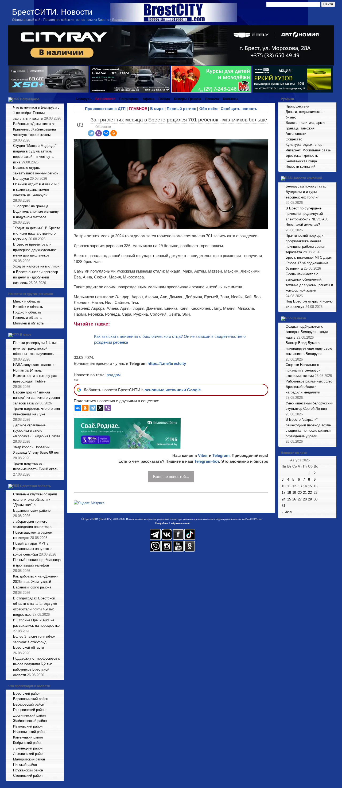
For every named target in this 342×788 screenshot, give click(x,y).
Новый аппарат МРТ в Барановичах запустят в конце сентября (32, 548)
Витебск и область (28, 307)
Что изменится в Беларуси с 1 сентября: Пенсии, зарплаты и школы (36, 112)
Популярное (30, 99)
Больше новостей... (171, 476)
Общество (103, 126)
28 (305, 499)
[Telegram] (91, 133)
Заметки (299, 318)
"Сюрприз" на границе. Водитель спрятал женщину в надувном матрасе (36, 211)
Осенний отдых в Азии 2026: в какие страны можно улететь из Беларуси (36, 189)
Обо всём (208, 108)
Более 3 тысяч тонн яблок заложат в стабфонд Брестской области (34, 641)
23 (315, 493)
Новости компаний (300, 167)
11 (289, 486)
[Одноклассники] (113, 133)
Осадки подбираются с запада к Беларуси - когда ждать (307, 331)
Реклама (212, 99)
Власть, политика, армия (306, 123)
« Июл (287, 512)
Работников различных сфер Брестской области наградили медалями (309, 386)
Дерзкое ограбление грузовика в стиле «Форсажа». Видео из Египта (36, 430)
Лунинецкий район (27, 748)
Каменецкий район (28, 737)
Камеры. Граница (187, 99)
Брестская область (35, 486)
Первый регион (181, 108)
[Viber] (98, 133)
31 (283, 506)
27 (300, 499)
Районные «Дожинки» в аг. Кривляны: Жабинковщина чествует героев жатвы (34, 129)
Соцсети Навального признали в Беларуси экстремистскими (303, 370)
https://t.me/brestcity (166, 363)
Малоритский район (29, 759)
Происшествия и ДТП (105, 108)
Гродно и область (27, 312)
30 (315, 499)
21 (305, 493)
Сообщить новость (239, 108)
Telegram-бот (206, 461)
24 (283, 499)
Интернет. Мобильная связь (308, 150)
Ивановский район (27, 726)
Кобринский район (27, 743)
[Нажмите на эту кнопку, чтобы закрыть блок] (60, 99)
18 (289, 493)
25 (289, 499)
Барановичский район (30, 699)
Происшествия (297, 106)
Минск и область (26, 301)
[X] (100, 408)
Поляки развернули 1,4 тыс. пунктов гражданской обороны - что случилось (36, 348)
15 (310, 486)
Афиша (148, 99)
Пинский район (25, 765)
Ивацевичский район (29, 732)
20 (300, 493)
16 (315, 486)
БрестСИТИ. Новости (52, 11)
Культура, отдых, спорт (305, 145)
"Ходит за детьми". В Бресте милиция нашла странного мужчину (36, 233)
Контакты (230, 99)
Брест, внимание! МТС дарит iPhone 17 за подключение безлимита (309, 262)
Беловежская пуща (301, 161)
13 (300, 486)
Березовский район (28, 704)
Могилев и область (28, 323)
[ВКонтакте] (106, 133)
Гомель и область (27, 318)
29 (310, 499)
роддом (114, 375)
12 (294, 486)
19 (294, 493)
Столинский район (27, 776)
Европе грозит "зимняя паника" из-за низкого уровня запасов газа (36, 397)
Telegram (221, 455)
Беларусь (83, 99)
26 (294, 499)
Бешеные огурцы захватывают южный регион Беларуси (35, 173)
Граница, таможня (300, 128)
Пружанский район (28, 770)
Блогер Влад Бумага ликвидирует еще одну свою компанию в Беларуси (309, 348)
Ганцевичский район (29, 710)
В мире (25, 335)
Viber (203, 455)
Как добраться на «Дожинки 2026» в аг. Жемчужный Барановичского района (35, 581)
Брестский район (26, 693)
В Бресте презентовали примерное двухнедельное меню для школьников (35, 249)
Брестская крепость (302, 156)
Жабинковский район (30, 721)
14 (305, 486)
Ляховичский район (28, 754)
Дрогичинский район (29, 715)
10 (283, 486)
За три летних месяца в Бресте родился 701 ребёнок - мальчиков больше (179, 120)
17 (283, 493)
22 (310, 493)
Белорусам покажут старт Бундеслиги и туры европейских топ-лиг (307, 191)
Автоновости (296, 134)
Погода (164, 99)
